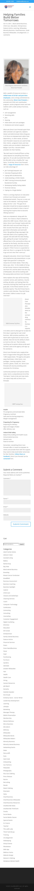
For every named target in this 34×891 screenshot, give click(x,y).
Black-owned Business (20, 24)
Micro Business (8, 724)
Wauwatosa (7, 846)
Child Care (6, 26)
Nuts (4, 756)
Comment (7, 478)
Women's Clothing (9, 858)
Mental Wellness (8, 721)
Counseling (6, 616)
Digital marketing (8, 622)
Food (4, 654)
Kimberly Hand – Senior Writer (13, 698)
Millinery (6, 730)
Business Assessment (10, 581)
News (5, 750)
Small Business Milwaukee (11, 800)
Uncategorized (21, 33)
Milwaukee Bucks (8, 736)
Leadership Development (11, 701)
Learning (16, 28)
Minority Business (9, 30)
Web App (6, 849)
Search (22, 544)
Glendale (6, 666)
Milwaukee (23, 28)
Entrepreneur (22, 26)
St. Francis (6, 823)
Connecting (7, 610)
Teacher (5, 826)
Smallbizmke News (9, 806)
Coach (5, 601)
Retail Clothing (8, 788)
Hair (4, 671)
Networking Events (9, 747)
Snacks (5, 811)
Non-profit (6, 753)
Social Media (7, 814)
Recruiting (6, 782)
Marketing (6, 709)
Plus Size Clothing (9, 773)
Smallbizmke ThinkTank (10, 808)
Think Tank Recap (9, 832)
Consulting (6, 613)
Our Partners (7, 765)
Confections (7, 607)
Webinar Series (8, 852)
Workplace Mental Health (11, 861)
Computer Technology (10, 604)
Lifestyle (6, 706)
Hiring (5, 680)
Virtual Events (7, 843)
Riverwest (6, 791)
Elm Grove (6, 631)
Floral (5, 651)
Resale (5, 785)
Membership (7, 718)
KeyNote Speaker (8, 692)
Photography (7, 771)
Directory (6, 625)
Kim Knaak (6, 695)
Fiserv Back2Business (10, 648)
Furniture (6, 660)
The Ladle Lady (8, 829)
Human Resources (9, 683)
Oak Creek (6, 759)
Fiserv (5, 645)
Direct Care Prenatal (20, 100)
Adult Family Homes (9, 552)
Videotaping (7, 840)
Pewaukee (6, 768)
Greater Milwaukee (9, 668)
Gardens (6, 663)
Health (5, 674)
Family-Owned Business (11, 636)
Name (5, 498)
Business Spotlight (9, 587)
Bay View (6, 566)
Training (6, 835)
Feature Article (8, 28)
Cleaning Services (9, 599)
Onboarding (7, 762)
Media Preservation (9, 715)
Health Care (7, 677)
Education (14, 26)
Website (5, 515)
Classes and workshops (10, 596)
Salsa (5, 794)
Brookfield (6, 578)
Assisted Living (8, 558)
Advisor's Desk (7, 555)
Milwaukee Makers (9, 738)
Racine (5, 779)
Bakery (5, 561)
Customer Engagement (10, 619)
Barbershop (7, 564)
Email (5, 507)
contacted (6, 459)
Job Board (6, 686)
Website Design (8, 855)
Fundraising (7, 657)
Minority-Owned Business (11, 744)
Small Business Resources (11, 803)
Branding (6, 572)
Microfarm (6, 727)
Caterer (5, 590)
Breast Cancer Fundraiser (11, 575)
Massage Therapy (9, 712)
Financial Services (9, 642)
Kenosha (6, 689)
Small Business (20, 30)
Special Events (7, 820)
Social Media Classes (10, 817)
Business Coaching (9, 584)
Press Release (7, 776)
